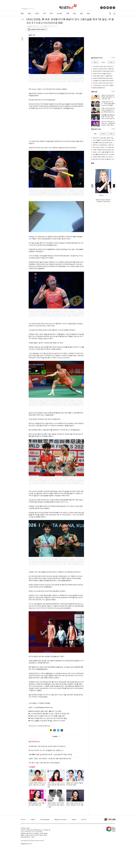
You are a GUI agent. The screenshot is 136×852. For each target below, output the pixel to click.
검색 (110, 13)
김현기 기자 (32, 35)
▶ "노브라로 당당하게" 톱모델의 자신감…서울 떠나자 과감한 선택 (49, 713)
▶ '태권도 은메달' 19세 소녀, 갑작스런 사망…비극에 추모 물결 (48, 718)
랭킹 (22, 13)
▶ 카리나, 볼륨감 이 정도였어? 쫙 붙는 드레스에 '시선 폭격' (47, 720)
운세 (88, 13)
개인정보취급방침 (44, 819)
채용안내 (74, 819)
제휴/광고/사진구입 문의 (60, 819)
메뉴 (114, 13)
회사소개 (23, 819)
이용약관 (32, 819)
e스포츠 (59, 13)
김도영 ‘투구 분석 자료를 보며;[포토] (101, 73)
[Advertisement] (13, 54)
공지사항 (83, 819)
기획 (67, 13)
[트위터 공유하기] (58, 730)
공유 (22, 39)
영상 (81, 13)
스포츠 (37, 13)
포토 (74, 13)
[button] (114, 186)
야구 (44, 13)
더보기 (113, 57)
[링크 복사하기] (61, 730)
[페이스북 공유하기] (54, 730)
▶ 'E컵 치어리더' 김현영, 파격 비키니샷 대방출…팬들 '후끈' (47, 716)
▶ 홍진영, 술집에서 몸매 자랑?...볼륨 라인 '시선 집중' (45, 711)
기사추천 (56, 736)
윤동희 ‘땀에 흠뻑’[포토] (98, 87)
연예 (29, 13)
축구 (51, 13)
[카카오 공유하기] (50, 730)
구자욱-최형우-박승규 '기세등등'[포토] (101, 76)
